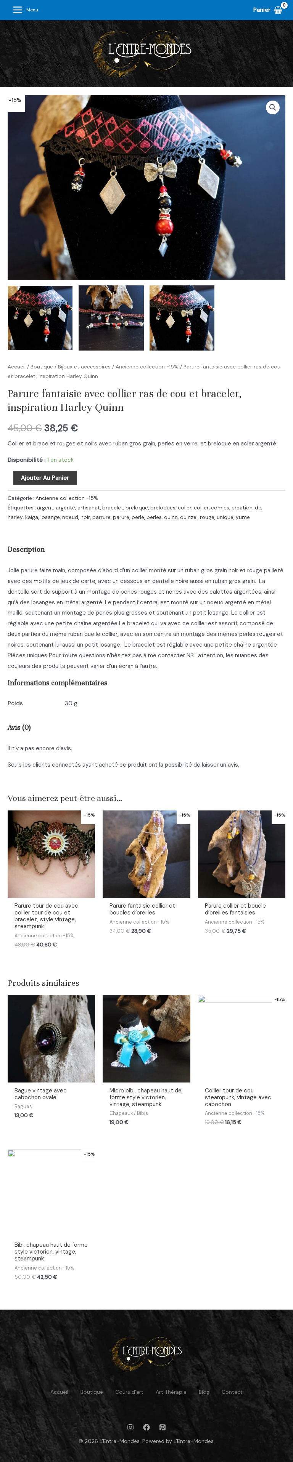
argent (45, 507)
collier (201, 507)
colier (185, 507)
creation (242, 507)
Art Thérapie (171, 1391)
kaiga (31, 517)
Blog (204, 1391)
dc (258, 507)
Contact (232, 1391)
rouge (207, 517)
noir (85, 517)
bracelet (112, 507)
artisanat (88, 507)
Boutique (42, 366)
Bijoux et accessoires (84, 366)
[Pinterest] (162, 1427)
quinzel (189, 517)
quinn (171, 517)
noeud (70, 517)
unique (225, 517)
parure (121, 517)
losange (50, 517)
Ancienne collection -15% (147, 366)
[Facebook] (146, 1427)
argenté (65, 507)
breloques (162, 507)
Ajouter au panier (45, 478)
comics (220, 507)
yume (243, 517)
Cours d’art (129, 1391)
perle (138, 517)
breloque (137, 507)
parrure (101, 517)
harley (15, 517)
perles (154, 517)
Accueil (17, 366)
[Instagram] (130, 1427)
